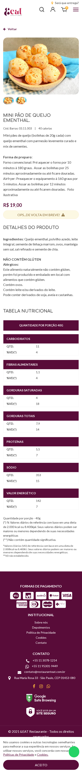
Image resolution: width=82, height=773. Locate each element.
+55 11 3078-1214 (45, 660)
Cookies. (42, 754)
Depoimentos (41, 627)
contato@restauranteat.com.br (44, 671)
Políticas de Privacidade (18, 754)
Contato (41, 642)
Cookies (41, 637)
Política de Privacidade (41, 632)
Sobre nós (41, 622)
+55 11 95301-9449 (45, 666)
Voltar (12, 29)
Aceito (41, 765)
